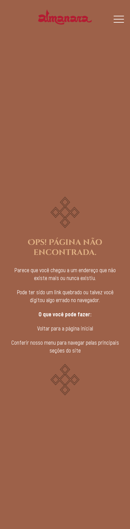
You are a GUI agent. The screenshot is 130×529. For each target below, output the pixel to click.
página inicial (79, 328)
